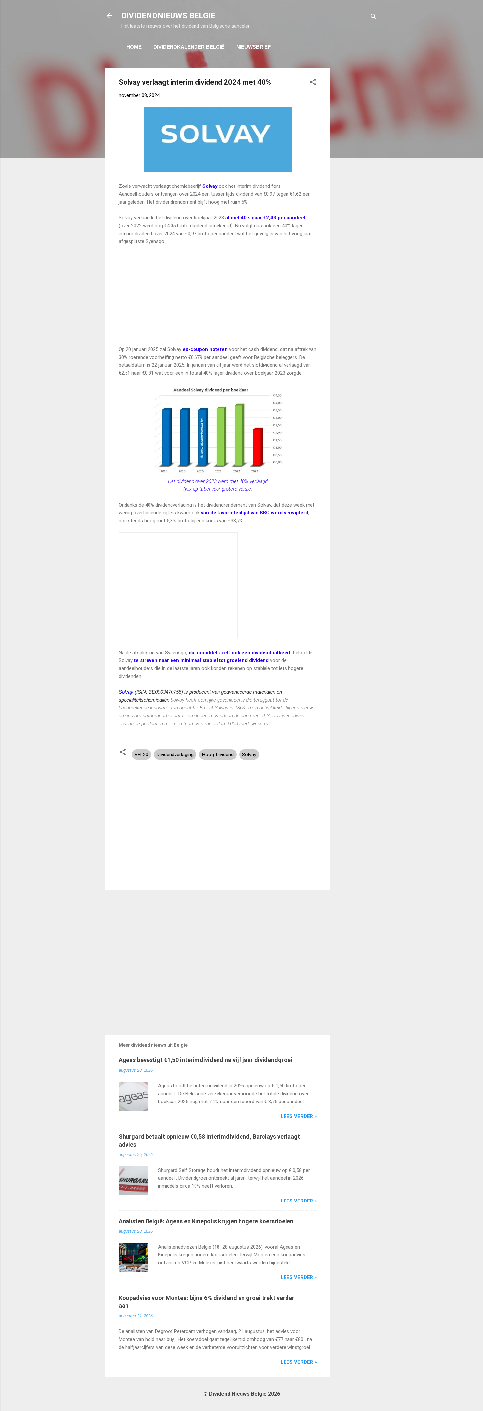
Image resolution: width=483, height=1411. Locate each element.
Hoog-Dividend (218, 754)
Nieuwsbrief (253, 47)
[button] (313, 83)
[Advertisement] (356, 166)
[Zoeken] (374, 18)
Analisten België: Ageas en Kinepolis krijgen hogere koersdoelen (206, 1221)
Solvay (126, 692)
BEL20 (141, 754)
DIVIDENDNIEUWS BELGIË (168, 15)
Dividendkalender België (188, 47)
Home (134, 47)
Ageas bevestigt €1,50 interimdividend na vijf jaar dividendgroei (205, 1059)
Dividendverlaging (175, 754)
